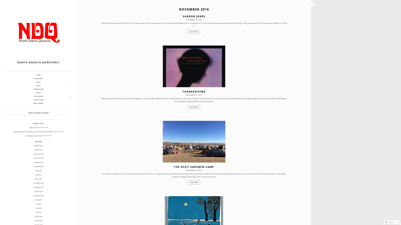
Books (38, 93)
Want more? (38, 103)
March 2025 (38, 179)
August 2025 (38, 170)
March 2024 (38, 216)
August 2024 (38, 200)
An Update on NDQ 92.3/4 (33, 136)
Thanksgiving (194, 91)
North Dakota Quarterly (38, 62)
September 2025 (38, 166)
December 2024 (38, 183)
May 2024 (38, 208)
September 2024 (38, 195)
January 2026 (38, 150)
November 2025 (38, 158)
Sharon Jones (194, 16)
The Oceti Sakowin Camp (194, 167)
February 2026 (38, 145)
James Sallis (32, 127)
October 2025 (38, 162)
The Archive (38, 96)
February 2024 (38, 220)
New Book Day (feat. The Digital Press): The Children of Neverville (33, 131)
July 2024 (38, 204)
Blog (38, 86)
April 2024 (39, 212)
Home (38, 75)
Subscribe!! (38, 78)
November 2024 (38, 187)
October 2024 (38, 191)
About (38, 82)
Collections (38, 100)
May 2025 (38, 175)
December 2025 (38, 154)
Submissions (38, 89)
